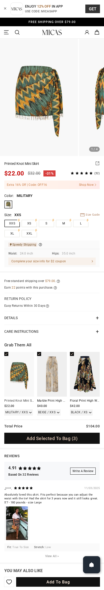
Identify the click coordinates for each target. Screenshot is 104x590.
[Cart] (97, 32)
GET (93, 9)
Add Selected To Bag (52, 438)
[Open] (91, 564)
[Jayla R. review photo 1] (17, 523)
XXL (29, 233)
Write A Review (82, 471)
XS (29, 223)
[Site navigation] (7, 32)
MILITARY (8, 204)
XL (12, 233)
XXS (12, 223)
